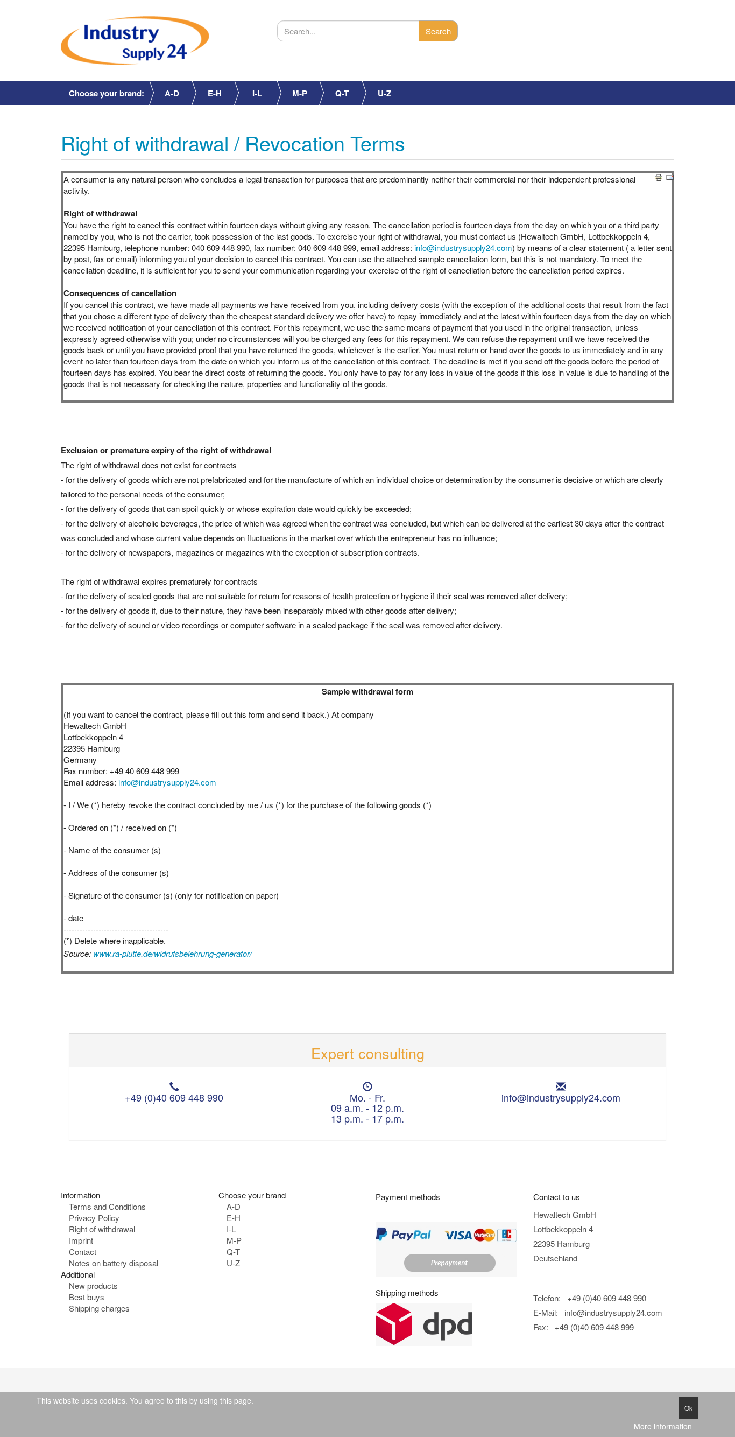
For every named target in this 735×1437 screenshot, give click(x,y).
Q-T (342, 93)
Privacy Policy (94, 1217)
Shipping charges (99, 1308)
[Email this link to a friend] (670, 176)
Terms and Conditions (107, 1206)
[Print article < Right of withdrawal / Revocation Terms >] (658, 176)
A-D (172, 93)
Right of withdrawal (102, 1229)
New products (93, 1285)
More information (663, 1426)
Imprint (81, 1240)
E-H (215, 93)
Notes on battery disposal (113, 1262)
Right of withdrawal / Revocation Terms (233, 142)
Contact (82, 1251)
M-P (299, 93)
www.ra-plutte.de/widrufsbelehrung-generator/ (172, 953)
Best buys (86, 1296)
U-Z (384, 93)
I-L (257, 93)
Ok (688, 1407)
